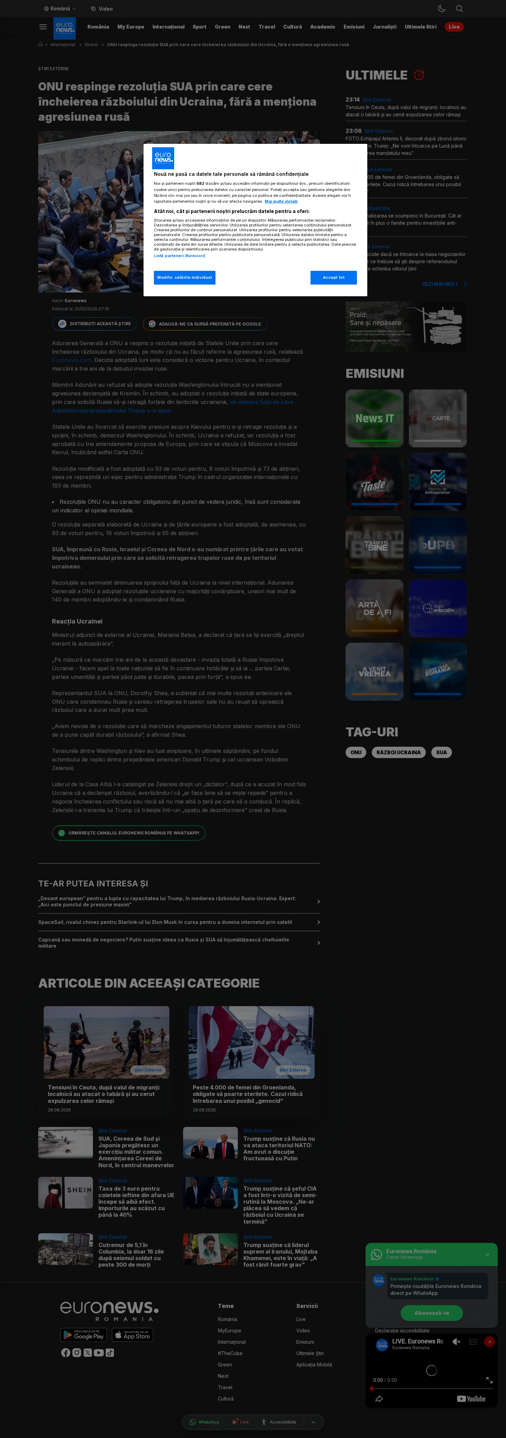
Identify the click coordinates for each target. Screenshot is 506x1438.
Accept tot (334, 277)
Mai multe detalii (281, 201)
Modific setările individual (184, 277)
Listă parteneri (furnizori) (179, 255)
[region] (255, 220)
